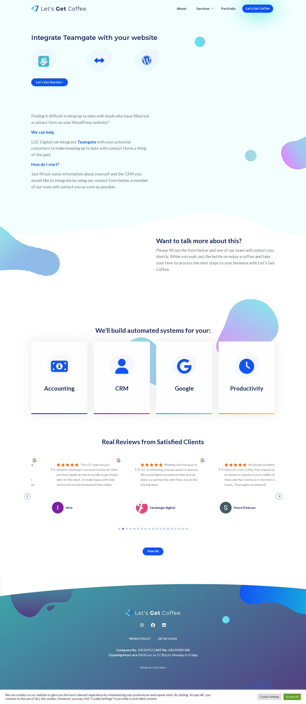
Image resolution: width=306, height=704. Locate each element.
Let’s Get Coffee (258, 8)
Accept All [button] (292, 696)
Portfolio (228, 8)
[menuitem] (181, 9)
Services (203, 8)
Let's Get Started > (49, 82)
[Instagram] (142, 625)
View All (153, 551)
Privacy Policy (140, 638)
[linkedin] (164, 625)
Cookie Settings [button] (269, 696)
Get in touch (167, 638)
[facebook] (153, 625)
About (182, 8)
